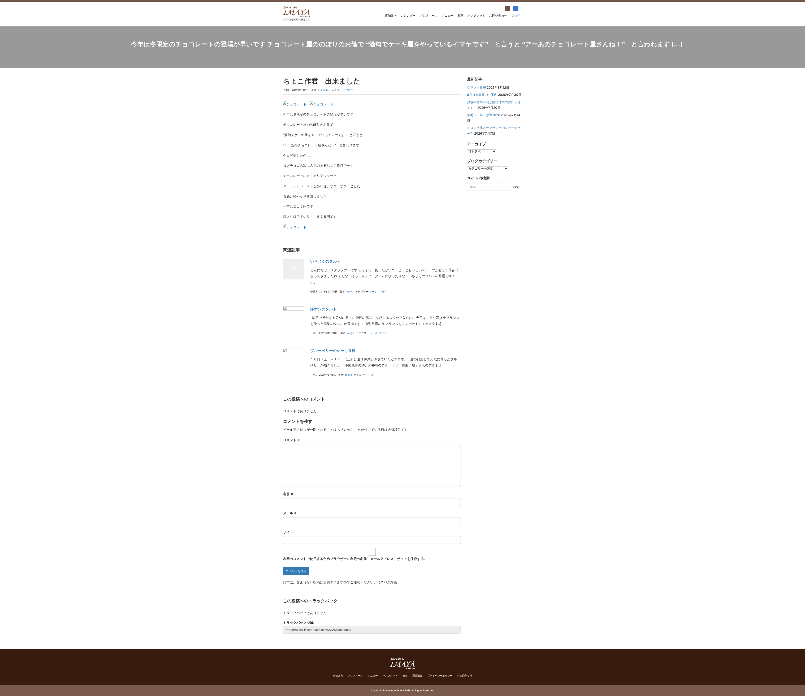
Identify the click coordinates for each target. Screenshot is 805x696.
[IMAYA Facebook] (515, 8)
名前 (288, 494)
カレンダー (408, 15)
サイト (288, 532)
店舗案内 (391, 15)
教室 (460, 15)
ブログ (515, 15)
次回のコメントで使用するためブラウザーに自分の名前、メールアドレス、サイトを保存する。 (355, 559)
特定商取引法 (464, 675)
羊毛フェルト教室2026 (483, 115)
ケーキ (373, 291)
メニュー (447, 15)
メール (290, 513)
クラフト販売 (476, 88)
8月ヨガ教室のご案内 (482, 95)
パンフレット (476, 15)
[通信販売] (507, 8)
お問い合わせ (498, 15)
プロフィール (428, 15)
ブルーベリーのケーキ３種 (333, 350)
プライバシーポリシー (439, 675)
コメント (291, 440)
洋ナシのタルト (323, 309)
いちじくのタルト (325, 261)
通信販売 (417, 675)
